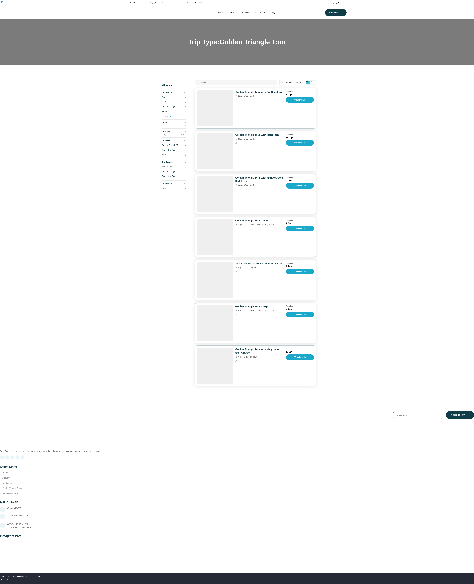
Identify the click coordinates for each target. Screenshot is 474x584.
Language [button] (334, 3)
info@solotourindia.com (17, 515)
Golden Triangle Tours (12, 488)
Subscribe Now (458, 415)
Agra (240, 225)
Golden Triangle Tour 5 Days (252, 306)
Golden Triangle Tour (247, 96)
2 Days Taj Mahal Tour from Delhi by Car (259, 263)
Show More (166, 116)
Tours (231, 12)
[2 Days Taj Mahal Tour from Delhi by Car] (215, 280)
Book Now (333, 12)
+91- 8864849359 (14, 508)
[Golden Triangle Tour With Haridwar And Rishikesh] (215, 194)
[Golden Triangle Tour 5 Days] (215, 323)
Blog (273, 12)
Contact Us (260, 12)
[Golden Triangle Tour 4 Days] (215, 237)
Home (221, 12)
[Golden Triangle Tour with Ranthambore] (215, 108)
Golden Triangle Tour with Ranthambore (258, 92)
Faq (345, 3)
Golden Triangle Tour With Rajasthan (257, 134)
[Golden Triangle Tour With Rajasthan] (215, 151)
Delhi (245, 225)
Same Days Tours (10, 493)
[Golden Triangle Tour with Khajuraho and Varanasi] (215, 366)
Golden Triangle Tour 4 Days (252, 220)
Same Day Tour (250, 268)
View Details (300, 100)
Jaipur (271, 225)
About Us (246, 12)
